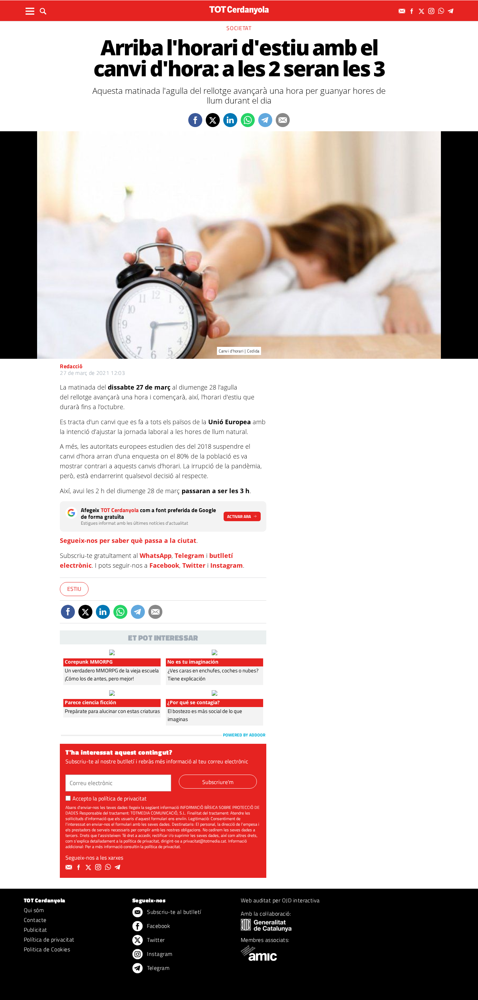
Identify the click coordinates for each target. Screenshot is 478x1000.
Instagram (226, 565)
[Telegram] (452, 11)
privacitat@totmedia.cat (204, 841)
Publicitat (35, 929)
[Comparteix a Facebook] (195, 120)
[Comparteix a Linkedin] (230, 120)
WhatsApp (155, 555)
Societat (238, 28)
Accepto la (109, 798)
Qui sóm (34, 910)
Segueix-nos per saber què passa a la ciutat (128, 540)
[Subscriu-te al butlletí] (403, 11)
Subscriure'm (217, 782)
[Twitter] (422, 11)
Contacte (35, 920)
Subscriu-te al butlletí (173, 912)
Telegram (189, 555)
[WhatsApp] (442, 11)
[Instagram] (432, 11)
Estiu (74, 589)
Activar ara (239, 516)
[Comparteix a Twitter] (213, 120)
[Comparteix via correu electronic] (283, 120)
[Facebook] (412, 11)
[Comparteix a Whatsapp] (248, 120)
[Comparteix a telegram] (265, 120)
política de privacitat (122, 798)
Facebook (164, 565)
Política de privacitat (49, 939)
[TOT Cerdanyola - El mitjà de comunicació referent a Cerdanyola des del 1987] (239, 10)
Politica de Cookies (47, 949)
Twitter (193, 565)
